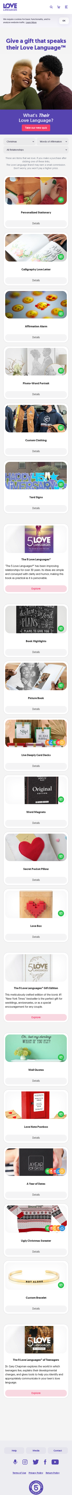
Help (14, 1450)
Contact (58, 1450)
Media (36, 1450)
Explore (36, 588)
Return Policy (53, 1472)
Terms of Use (19, 1472)
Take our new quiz (36, 127)
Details (36, 223)
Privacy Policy (36, 1472)
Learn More (31, 22)
